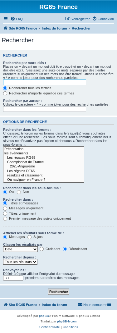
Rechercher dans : (18, 199)
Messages (16, 237)
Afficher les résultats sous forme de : (33, 233)
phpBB (44, 315)
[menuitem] (16, 19)
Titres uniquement (22, 213)
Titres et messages (23, 203)
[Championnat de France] (44, 162)
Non (25, 192)
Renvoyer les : (15, 270)
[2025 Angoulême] (44, 166)
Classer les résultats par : (24, 244)
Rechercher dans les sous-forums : (32, 188)
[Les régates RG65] (44, 158)
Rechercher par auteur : (22, 101)
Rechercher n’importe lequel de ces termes (41, 93)
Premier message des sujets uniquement (39, 218)
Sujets (37, 237)
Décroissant (77, 249)
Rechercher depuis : (19, 257)
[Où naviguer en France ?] (44, 180)
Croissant (52, 249)
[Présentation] (44, 149)
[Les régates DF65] (44, 171)
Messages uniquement (25, 208)
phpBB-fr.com (66, 321)
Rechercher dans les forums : (27, 129)
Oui (11, 192)
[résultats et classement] (44, 175)
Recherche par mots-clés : (24, 63)
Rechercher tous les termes (29, 88)
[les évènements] (44, 153)
